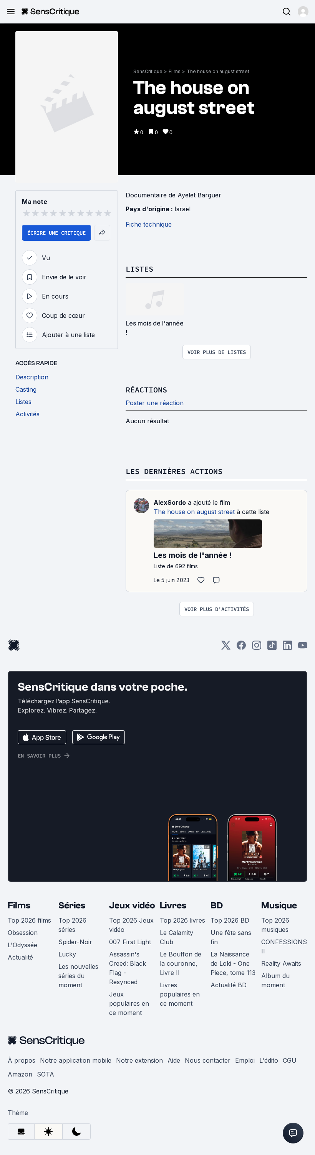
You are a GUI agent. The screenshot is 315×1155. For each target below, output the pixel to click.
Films (175, 71)
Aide (173, 1060)
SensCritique (147, 71)
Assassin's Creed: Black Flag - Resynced (127, 968)
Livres (173, 905)
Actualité (20, 957)
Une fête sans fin (231, 937)
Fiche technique (149, 224)
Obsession (23, 932)
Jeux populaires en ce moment (129, 1003)
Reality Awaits (281, 963)
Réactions (146, 389)
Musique (279, 905)
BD (217, 905)
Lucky (67, 954)
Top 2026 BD (230, 920)
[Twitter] (225, 647)
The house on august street (218, 71)
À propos (21, 1060)
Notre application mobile (75, 1060)
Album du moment (275, 980)
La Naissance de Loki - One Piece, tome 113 (233, 963)
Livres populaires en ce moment (180, 994)
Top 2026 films (29, 920)
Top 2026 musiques (275, 924)
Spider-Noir (75, 942)
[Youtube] (302, 647)
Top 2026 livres (182, 920)
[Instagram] (256, 647)
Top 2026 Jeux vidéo (131, 924)
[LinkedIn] (287, 647)
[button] (303, 11)
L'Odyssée (22, 945)
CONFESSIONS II (284, 946)
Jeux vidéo (132, 905)
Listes (139, 269)
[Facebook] (241, 647)
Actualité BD (229, 985)
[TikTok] (272, 647)
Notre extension (139, 1060)
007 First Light (130, 942)
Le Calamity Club (176, 937)
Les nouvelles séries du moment (78, 976)
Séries (71, 905)
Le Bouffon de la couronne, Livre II (180, 963)
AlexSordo (170, 502)
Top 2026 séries (72, 924)
